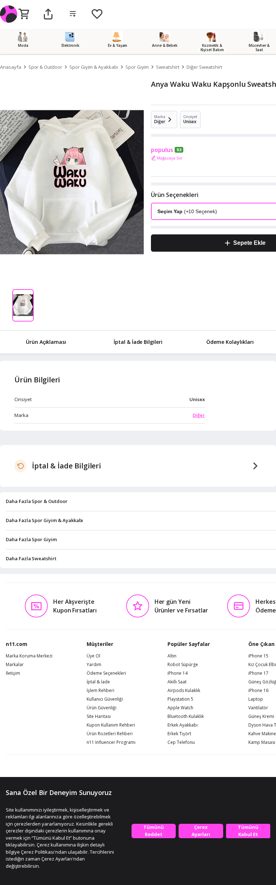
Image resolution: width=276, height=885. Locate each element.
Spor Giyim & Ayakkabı (93, 67)
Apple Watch (180, 708)
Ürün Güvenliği (101, 708)
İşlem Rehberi (100, 690)
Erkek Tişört (179, 734)
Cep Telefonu (181, 742)
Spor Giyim (137, 67)
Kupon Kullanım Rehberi (111, 725)
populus (162, 149)
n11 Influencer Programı (111, 742)
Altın (171, 656)
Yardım (94, 665)
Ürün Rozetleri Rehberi (110, 734)
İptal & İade (98, 682)
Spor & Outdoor (45, 67)
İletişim (13, 673)
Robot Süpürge (182, 665)
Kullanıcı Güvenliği (105, 699)
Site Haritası (99, 716)
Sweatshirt (167, 67)
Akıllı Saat (177, 682)
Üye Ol (93, 656)
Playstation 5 (180, 699)
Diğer (199, 415)
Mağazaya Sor (170, 158)
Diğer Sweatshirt (204, 67)
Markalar (15, 665)
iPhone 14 (177, 673)
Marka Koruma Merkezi (29, 656)
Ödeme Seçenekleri (106, 673)
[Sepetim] (23, 14)
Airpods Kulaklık (183, 690)
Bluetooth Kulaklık (185, 716)
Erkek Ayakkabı (182, 725)
